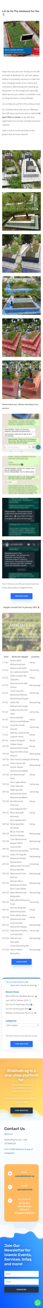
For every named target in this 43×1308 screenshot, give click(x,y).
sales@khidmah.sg (24, 1176)
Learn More (21, 962)
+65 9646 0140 (24, 1189)
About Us (8, 1134)
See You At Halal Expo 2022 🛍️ (19, 1004)
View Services (21, 1044)
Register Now (21, 596)
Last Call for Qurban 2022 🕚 (18, 1000)
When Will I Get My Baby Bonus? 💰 (21, 996)
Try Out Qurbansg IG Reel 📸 (18, 1008)
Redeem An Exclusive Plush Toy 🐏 (21, 1013)
